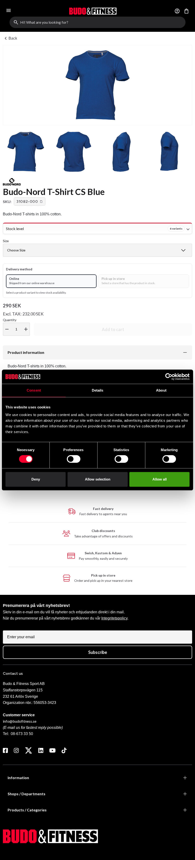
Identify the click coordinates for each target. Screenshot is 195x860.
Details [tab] (97, 390)
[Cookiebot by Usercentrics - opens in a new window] (169, 376)
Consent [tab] (34, 390)
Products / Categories (27, 810)
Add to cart (113, 329)
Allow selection (97, 479)
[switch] (73, 459)
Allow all (159, 479)
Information (18, 777)
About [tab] (161, 390)
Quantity (16, 325)
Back (10, 38)
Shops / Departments (26, 793)
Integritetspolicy (114, 618)
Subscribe (97, 652)
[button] (29, 201)
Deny (35, 479)
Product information (26, 352)
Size (6, 241)
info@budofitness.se (19, 721)
